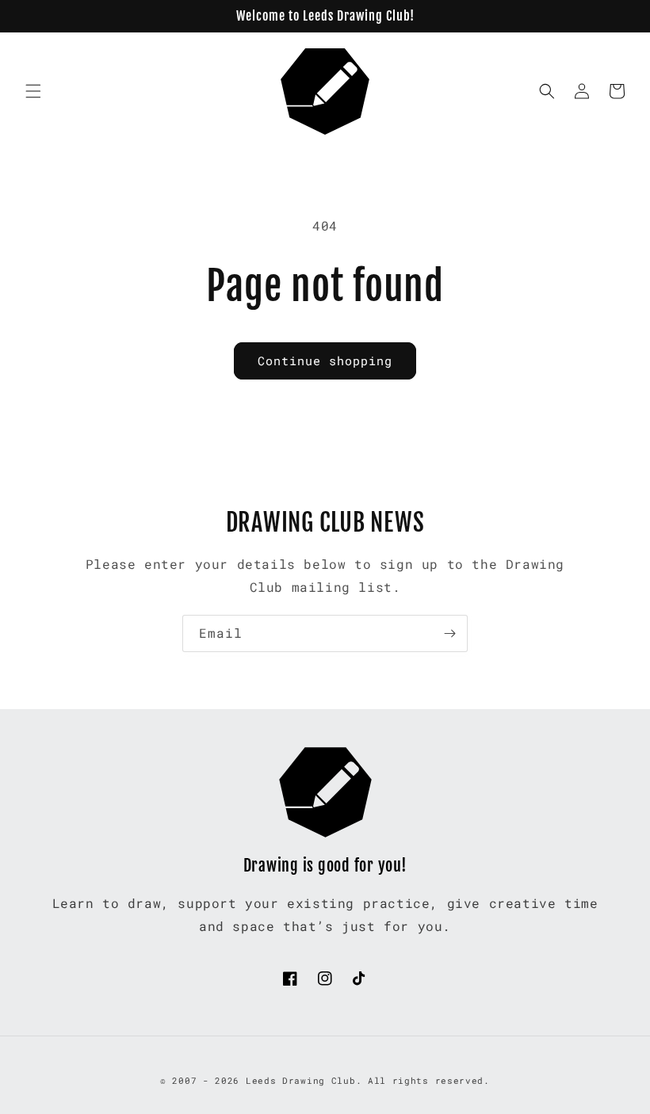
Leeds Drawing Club (301, 1080)
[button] (33, 91)
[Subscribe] (449, 633)
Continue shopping (325, 360)
